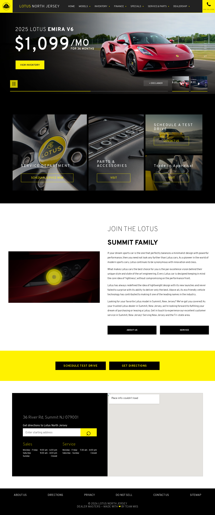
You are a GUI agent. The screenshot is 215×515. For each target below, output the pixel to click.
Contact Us (171, 141)
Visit (113, 177)
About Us (132, 329)
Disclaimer (157, 83)
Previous (181, 83)
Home (71, 6)
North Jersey (39, 6)
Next (199, 83)
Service (184, 329)
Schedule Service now (47, 177)
